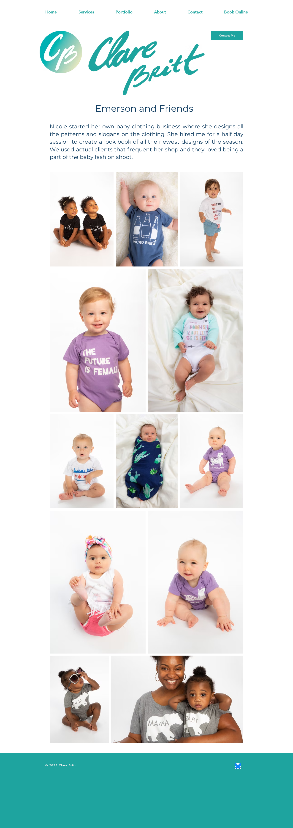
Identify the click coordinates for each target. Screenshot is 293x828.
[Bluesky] (238, 766)
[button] (86, 12)
